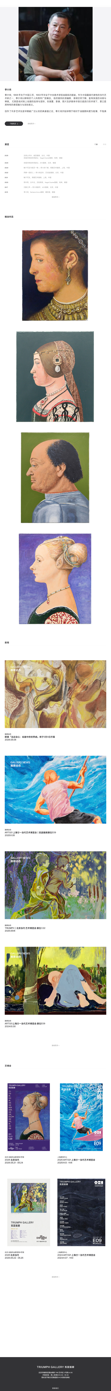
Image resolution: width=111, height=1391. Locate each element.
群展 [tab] (104, 144)
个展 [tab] (96, 144)
